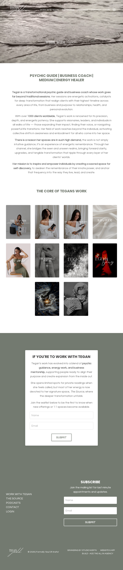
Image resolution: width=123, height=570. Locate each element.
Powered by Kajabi (108, 562)
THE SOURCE (68, 10)
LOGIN (107, 10)
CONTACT (96, 10)
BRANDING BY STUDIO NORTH (82, 550)
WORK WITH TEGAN (49, 10)
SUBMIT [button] (61, 437)
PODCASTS (83, 10)
